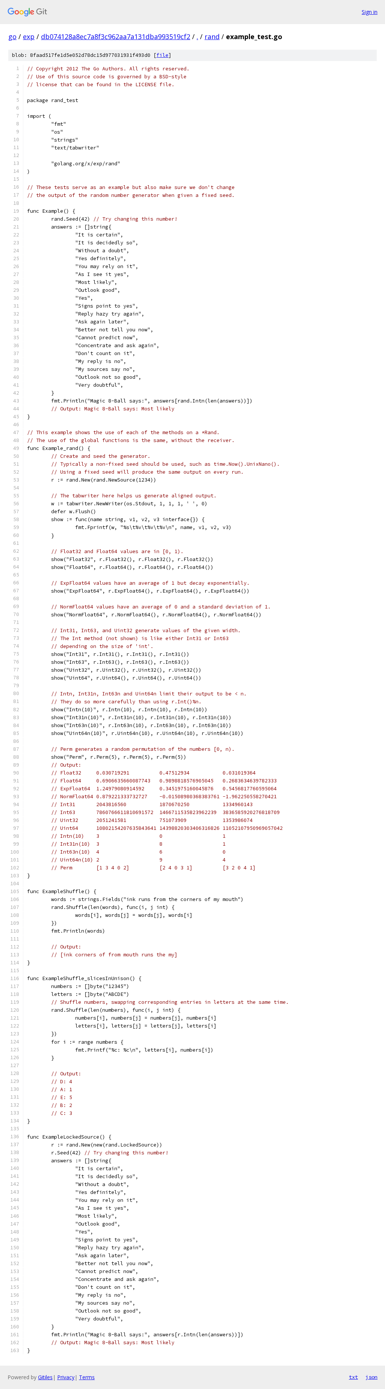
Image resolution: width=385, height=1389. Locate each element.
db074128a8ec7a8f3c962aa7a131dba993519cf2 (115, 36)
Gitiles (45, 1377)
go (12, 36)
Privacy (65, 1377)
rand (212, 36)
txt (353, 1377)
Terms (87, 1377)
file (162, 55)
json (371, 1377)
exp (29, 36)
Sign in (369, 11)
